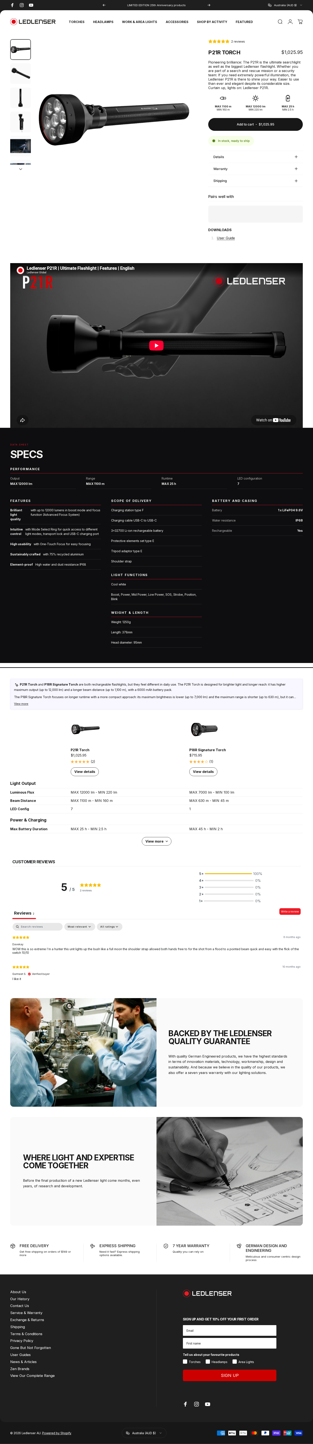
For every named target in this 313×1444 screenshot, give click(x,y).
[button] (230, 874)
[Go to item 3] (20, 98)
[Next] (209, 5)
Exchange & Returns (27, 1320)
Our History (19, 1299)
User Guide (226, 238)
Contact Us (19, 1306)
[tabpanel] (156, 953)
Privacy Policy (21, 1341)
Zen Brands (19, 1369)
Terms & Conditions (26, 1334)
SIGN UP (230, 1375)
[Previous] (104, 5)
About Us (18, 1292)
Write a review (290, 911)
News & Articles (23, 1362)
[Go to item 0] (20, 49)
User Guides (20, 1355)
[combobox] (285, 5)
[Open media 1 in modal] (114, 119)
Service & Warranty (26, 1313)
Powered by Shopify (56, 1433)
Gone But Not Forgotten (30, 1348)
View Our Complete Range (32, 1375)
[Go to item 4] (20, 122)
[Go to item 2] (20, 73)
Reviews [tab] (24, 913)
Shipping (17, 1327)
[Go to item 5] (20, 146)
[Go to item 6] (20, 170)
